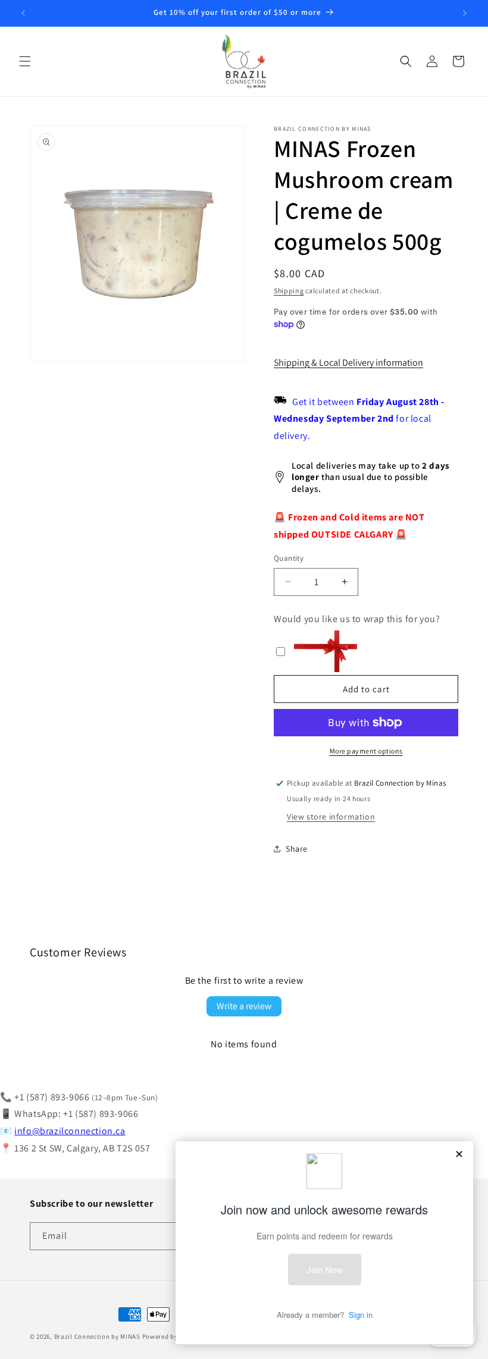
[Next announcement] (465, 13)
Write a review (244, 1006)
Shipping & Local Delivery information (348, 362)
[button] (25, 61)
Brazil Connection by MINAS (98, 1336)
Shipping (289, 290)
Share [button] (297, 848)
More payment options (366, 750)
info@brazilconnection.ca (69, 1131)
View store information (331, 816)
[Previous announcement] (23, 13)
